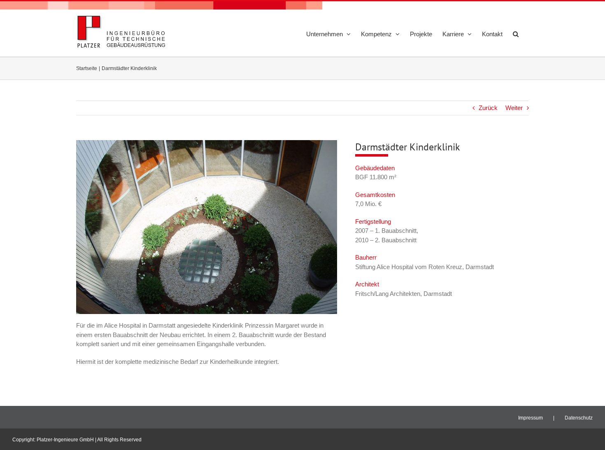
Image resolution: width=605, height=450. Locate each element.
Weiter (514, 107)
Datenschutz (579, 418)
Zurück (488, 107)
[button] (516, 33)
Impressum (530, 418)
